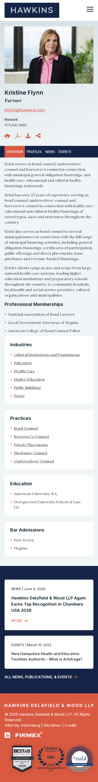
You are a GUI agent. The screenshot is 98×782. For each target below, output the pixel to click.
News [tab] (50, 152)
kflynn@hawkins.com (25, 110)
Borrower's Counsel (31, 436)
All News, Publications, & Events (38, 677)
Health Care (24, 371)
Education (23, 363)
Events (17, 645)
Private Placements (31, 444)
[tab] (65, 151)
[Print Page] (8, 136)
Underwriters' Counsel (34, 461)
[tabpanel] (49, 247)
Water (19, 395)
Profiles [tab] (34, 152)
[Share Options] (39, 136)
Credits (71, 725)
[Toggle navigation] (90, 11)
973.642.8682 (16, 125)
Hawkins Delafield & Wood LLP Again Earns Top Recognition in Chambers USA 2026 (48, 604)
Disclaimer (52, 725)
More (16, 620)
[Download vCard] (29, 136)
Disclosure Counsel (30, 453)
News (16, 589)
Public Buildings (27, 387)
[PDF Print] (18, 136)
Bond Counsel (26, 428)
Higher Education (29, 379)
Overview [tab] (14, 152)
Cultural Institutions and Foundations (47, 354)
